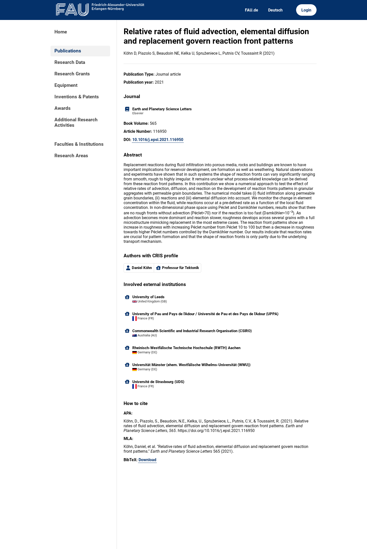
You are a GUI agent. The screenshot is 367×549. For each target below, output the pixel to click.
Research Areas (71, 155)
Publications (67, 51)
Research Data (69, 62)
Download (147, 459)
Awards (62, 108)
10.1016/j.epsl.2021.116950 (157, 139)
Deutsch (275, 10)
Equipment (65, 85)
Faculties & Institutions (79, 144)
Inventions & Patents (76, 97)
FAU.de (251, 10)
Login (306, 10)
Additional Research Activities (76, 122)
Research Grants (72, 74)
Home (60, 32)
